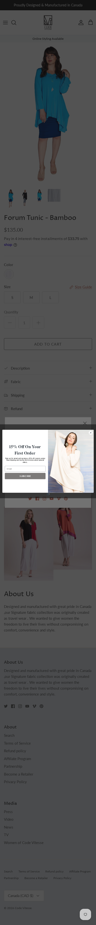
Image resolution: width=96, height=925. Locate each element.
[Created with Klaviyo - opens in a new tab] (48, 494)
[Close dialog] (91, 432)
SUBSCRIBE (25, 475)
